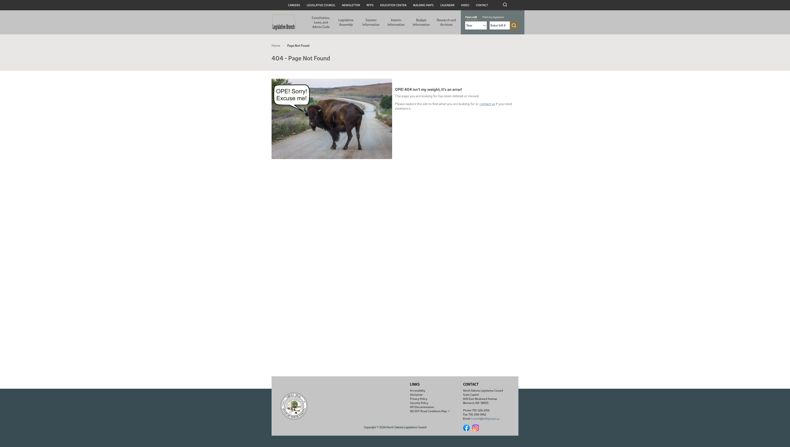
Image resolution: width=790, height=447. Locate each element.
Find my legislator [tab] (493, 17)
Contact (482, 5)
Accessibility (417, 390)
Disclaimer (416, 395)
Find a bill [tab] (471, 17)
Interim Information (396, 22)
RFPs (370, 5)
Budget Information (421, 22)
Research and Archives (446, 22)
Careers (294, 5)
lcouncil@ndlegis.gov (484, 418)
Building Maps (423, 5)
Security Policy (419, 403)
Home (276, 46)
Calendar (447, 5)
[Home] (284, 22)
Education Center (393, 5)
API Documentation (422, 407)
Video (465, 5)
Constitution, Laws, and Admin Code (321, 22)
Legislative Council (321, 5)
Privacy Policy (418, 399)
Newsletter (351, 5)
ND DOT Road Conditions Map (428, 411)
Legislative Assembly (345, 22)
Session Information (371, 22)
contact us (487, 104)
